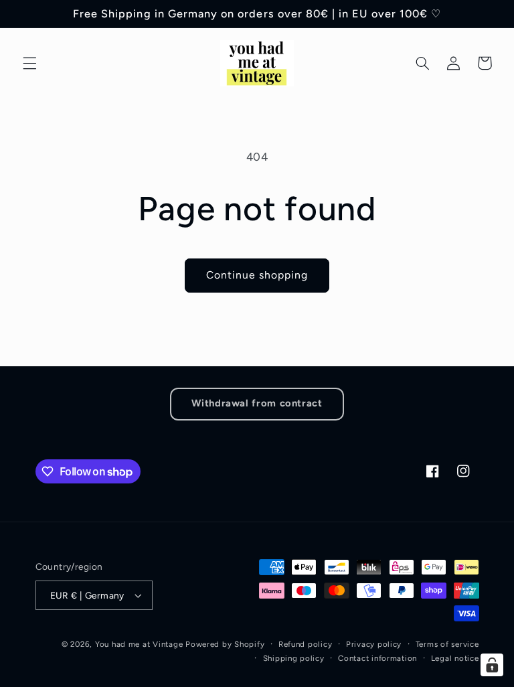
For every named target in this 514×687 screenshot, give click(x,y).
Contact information (377, 658)
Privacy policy (374, 644)
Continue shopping (257, 275)
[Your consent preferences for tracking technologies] (492, 665)
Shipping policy (294, 658)
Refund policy (305, 644)
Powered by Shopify (224, 644)
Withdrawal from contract (256, 403)
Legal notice (455, 658)
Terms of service (447, 644)
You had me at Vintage (139, 644)
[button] (29, 63)
